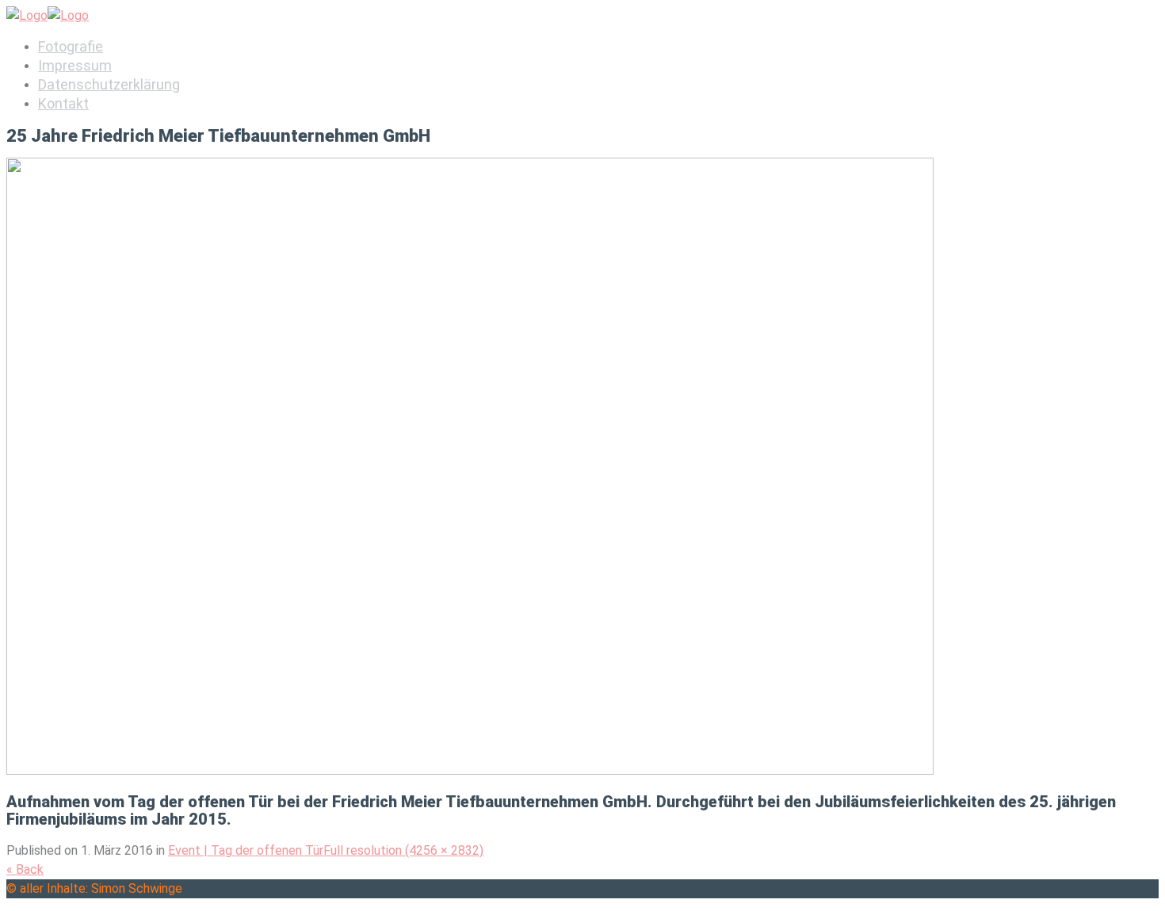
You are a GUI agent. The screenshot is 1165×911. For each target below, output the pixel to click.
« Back (25, 869)
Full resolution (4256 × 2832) (403, 850)
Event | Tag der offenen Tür (245, 850)
